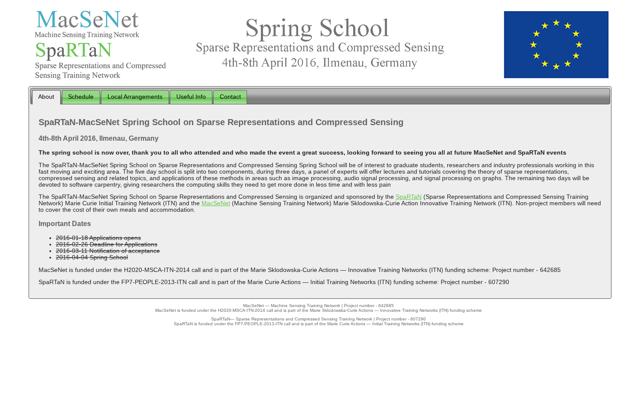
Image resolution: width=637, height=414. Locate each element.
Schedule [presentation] (81, 97)
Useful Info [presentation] (191, 97)
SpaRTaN (409, 197)
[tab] (46, 97)
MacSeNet (216, 203)
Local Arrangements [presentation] (134, 97)
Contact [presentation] (230, 97)
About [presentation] (46, 97)
